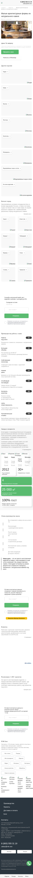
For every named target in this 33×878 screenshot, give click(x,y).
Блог (5, 814)
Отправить (16, 315)
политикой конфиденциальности (16, 322)
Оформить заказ (8, 52)
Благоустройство (9, 768)
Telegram (25, 851)
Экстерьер (27, 763)
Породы (18, 753)
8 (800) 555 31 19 (26, 2)
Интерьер (16, 763)
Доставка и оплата (11, 810)
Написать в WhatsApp (9, 57)
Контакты (4, 820)
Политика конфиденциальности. (8, 869)
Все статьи (7, 753)
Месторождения (9, 758)
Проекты (7, 807)
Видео (6, 763)
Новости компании (9, 773)
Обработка (22, 768)
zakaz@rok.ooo (27, 3)
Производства (9, 803)
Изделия (21, 758)
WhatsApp (9, 851)
